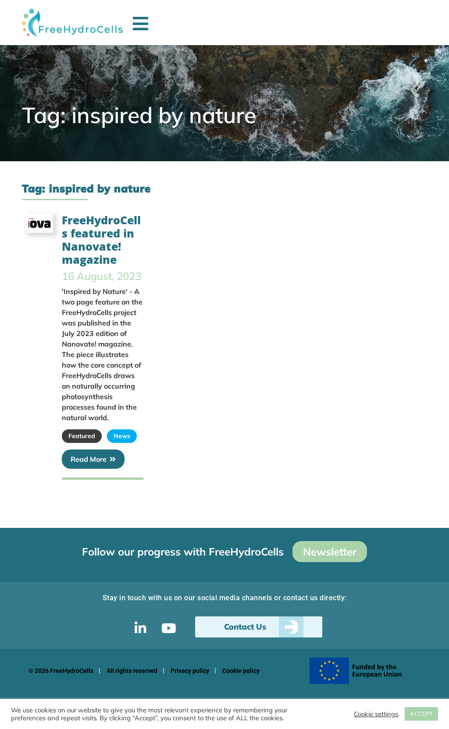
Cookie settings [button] (376, 714)
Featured (81, 436)
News (122, 436)
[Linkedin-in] (140, 628)
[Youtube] (169, 628)
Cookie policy (241, 670)
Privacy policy (190, 670)
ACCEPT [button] (421, 713)
